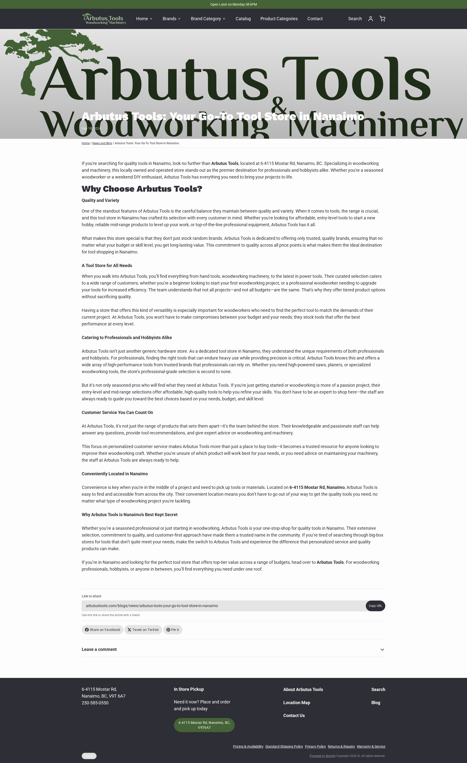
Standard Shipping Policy (284, 746)
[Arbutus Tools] (104, 19)
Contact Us (294, 715)
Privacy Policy (315, 746)
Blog (375, 702)
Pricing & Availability (248, 746)
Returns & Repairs (341, 746)
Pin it (175, 630)
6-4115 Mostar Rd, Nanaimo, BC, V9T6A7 (204, 725)
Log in (89, 756)
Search (355, 18)
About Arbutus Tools (303, 689)
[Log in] (369, 19)
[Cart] (380, 19)
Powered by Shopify (323, 756)
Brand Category (206, 18)
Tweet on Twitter (145, 630)
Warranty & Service (371, 746)
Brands (169, 18)
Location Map (296, 702)
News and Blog (102, 143)
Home (142, 18)
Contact (315, 18)
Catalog (243, 18)
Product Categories (279, 18)
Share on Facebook (105, 630)
